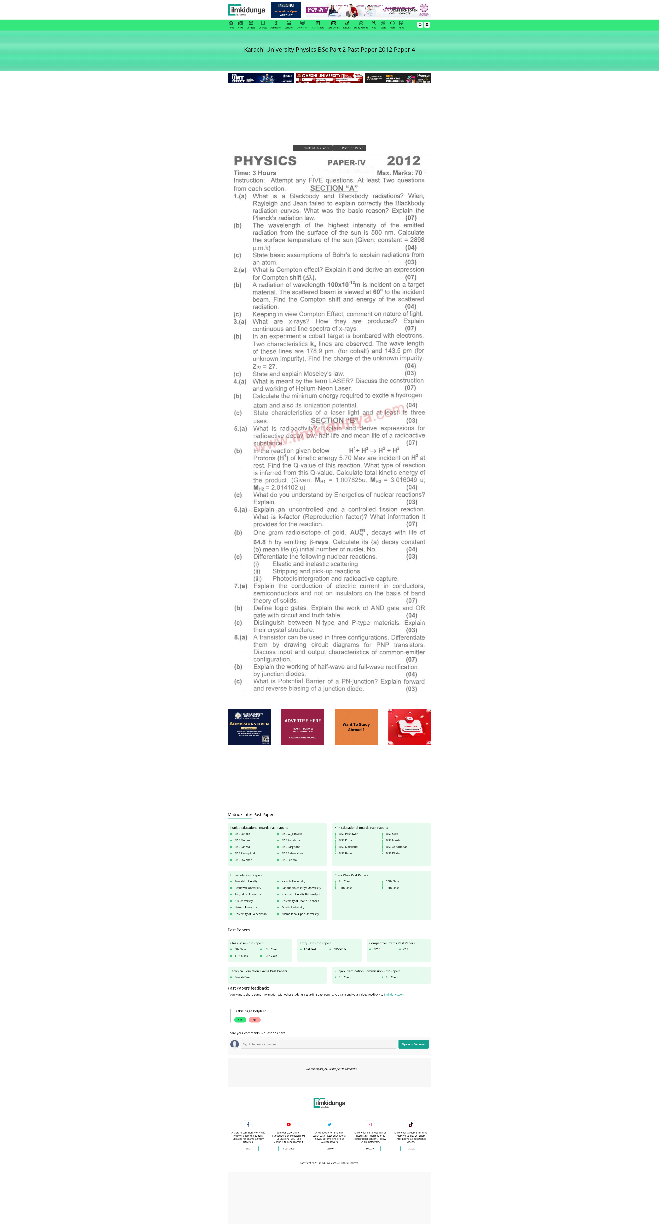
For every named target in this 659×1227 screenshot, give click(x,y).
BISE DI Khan (394, 853)
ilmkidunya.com (394, 994)
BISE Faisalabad (292, 840)
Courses (263, 27)
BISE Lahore (242, 834)
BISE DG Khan (243, 860)
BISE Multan (242, 840)
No (255, 1020)
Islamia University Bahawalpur (301, 894)
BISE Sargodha (291, 847)
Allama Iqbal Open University (300, 914)
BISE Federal (289, 860)
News (240, 27)
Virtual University (246, 907)
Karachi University (293, 881)
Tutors (382, 27)
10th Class (392, 881)
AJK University (244, 901)
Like (248, 1148)
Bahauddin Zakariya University (301, 888)
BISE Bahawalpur (292, 853)
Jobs (374, 27)
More (392, 27)
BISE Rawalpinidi (245, 853)
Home (231, 27)
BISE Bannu (346, 853)
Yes (240, 1020)
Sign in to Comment (414, 1044)
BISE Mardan (394, 840)
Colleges (251, 27)
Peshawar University (248, 888)
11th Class (345, 888)
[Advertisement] (329, 110)
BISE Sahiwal (243, 847)
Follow (330, 1148)
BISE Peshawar (348, 834)
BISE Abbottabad (397, 847)
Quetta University (293, 907)
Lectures (289, 27)
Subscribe (288, 1148)
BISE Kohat (346, 840)
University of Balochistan (251, 914)
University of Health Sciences (300, 901)
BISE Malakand (348, 847)
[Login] (427, 25)
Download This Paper (315, 148)
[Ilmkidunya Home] (246, 10)
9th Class (345, 881)
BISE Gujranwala (292, 834)
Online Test (302, 27)
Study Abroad (361, 27)
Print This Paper (352, 148)
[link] (286, 10)
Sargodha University (248, 894)
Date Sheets (333, 27)
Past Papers (318, 27)
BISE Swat (392, 834)
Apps (401, 27)
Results (347, 27)
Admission (275, 27)
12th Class (392, 888)
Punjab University (246, 881)
